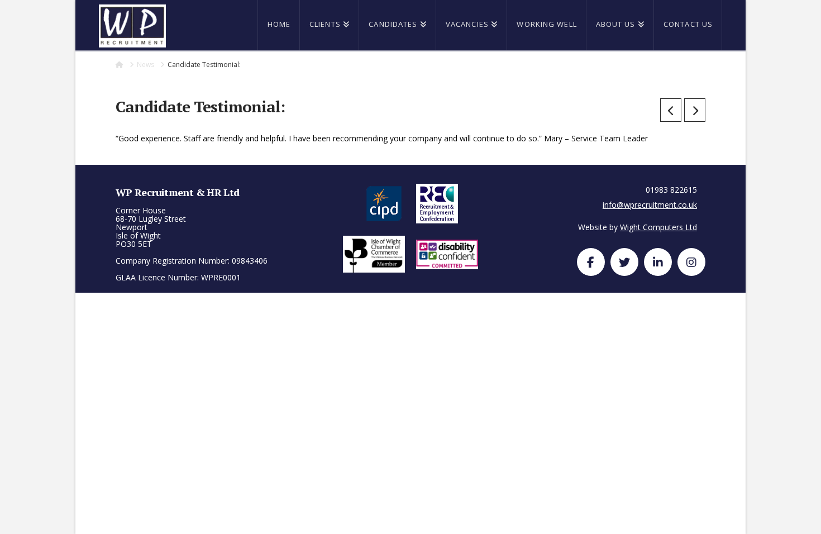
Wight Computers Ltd (658, 227)
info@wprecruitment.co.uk (650, 204)
